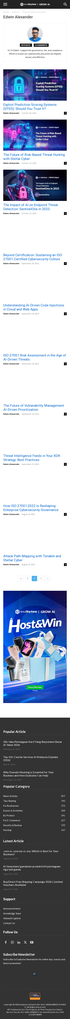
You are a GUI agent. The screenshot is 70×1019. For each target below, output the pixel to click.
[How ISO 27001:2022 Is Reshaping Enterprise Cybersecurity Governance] (35, 486)
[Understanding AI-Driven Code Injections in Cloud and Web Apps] (35, 285)
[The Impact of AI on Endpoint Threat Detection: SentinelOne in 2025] (35, 185)
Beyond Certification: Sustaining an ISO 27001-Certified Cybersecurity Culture (32, 257)
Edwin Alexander (11, 113)
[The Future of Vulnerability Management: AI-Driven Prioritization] (35, 386)
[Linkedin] (18, 942)
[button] (5, 4)
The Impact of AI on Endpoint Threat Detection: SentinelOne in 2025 (30, 207)
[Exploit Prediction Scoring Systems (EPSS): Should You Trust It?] (35, 85)
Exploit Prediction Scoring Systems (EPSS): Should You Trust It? (30, 107)
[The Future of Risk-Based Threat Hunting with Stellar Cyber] (35, 135)
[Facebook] (5, 942)
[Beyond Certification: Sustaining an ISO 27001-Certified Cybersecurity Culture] (35, 235)
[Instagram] (12, 942)
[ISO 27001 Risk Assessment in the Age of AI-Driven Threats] (35, 335)
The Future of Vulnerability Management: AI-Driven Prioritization (33, 408)
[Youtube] (31, 942)
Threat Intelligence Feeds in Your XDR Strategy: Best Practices (31, 458)
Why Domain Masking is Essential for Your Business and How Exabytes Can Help (28, 774)
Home (6, 12)
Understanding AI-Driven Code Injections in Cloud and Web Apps (33, 307)
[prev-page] (21, 578)
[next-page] (48, 578)
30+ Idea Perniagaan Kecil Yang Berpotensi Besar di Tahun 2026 (32, 743)
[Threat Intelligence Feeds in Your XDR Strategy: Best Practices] (35, 436)
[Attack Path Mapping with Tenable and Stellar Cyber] (35, 536)
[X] (25, 942)
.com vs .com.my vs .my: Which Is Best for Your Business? (30, 853)
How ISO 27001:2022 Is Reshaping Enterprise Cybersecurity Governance (30, 508)
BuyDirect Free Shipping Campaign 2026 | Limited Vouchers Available (33, 883)
